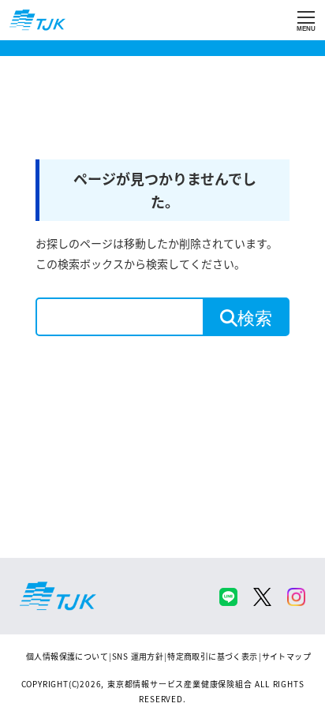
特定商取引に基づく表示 (212, 656)
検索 (254, 317)
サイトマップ (286, 656)
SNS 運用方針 (137, 656)
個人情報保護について (67, 656)
